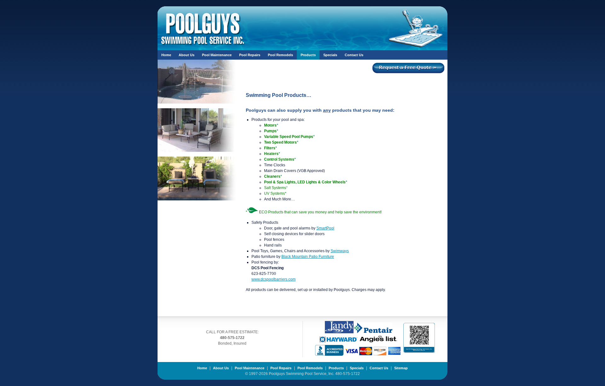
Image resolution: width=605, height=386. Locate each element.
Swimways (340, 251)
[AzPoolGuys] (203, 42)
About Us (186, 55)
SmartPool (325, 228)
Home (166, 55)
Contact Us (354, 55)
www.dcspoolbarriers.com (273, 279)
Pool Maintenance (217, 55)
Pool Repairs (249, 55)
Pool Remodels (280, 55)
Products (308, 55)
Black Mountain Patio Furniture (307, 256)
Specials (330, 55)
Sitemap (401, 368)
